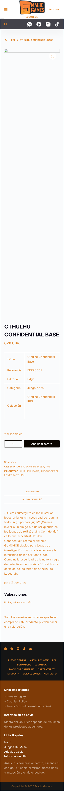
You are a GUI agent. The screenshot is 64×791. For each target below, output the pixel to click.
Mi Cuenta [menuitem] (13, 673)
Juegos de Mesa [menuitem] (17, 660)
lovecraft (11, 475)
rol (22, 475)
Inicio (7, 742)
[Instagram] (48, 24)
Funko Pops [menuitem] (24, 664)
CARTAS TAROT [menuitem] (46, 669)
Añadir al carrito (41, 444)
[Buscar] (5, 24)
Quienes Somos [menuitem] (32, 673)
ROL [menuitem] (54, 660)
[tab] (32, 491)
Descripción (32, 491)
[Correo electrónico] (30, 648)
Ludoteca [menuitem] (41, 664)
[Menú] (5, 9)
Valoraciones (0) (32, 499)
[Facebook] (38, 24)
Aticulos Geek (13, 751)
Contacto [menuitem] (50, 673)
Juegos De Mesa (33, 466)
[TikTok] (57, 24)
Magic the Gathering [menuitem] (21, 669)
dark (35, 471)
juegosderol (50, 471)
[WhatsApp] (29, 24)
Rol (48, 466)
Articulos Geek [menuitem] (39, 660)
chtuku (25, 471)
